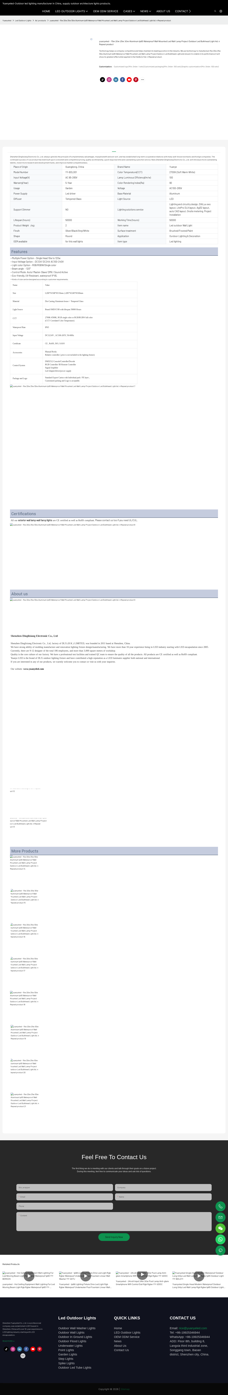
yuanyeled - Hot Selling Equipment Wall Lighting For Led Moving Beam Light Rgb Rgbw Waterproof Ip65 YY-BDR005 (29, 1286)
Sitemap (125, 1389)
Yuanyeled (7, 20)
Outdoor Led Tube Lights (74, 1367)
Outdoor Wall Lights (71, 1332)
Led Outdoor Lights (23, 20)
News (118, 1341)
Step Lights (65, 1358)
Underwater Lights (70, 1345)
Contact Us (121, 1350)
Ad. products (40, 20)
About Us (120, 1345)
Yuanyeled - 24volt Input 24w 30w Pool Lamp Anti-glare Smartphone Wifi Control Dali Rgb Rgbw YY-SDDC (142, 1282)
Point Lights (66, 1350)
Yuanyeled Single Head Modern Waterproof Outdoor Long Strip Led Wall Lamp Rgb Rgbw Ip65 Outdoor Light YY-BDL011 (198, 1286)
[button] (190, 11)
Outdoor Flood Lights (72, 1341)
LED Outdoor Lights (127, 1332)
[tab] (114, 150)
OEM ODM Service (127, 1337)
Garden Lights (67, 1354)
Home (118, 1328)
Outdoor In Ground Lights (75, 1337)
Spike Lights (66, 1363)
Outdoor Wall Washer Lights (76, 1328)
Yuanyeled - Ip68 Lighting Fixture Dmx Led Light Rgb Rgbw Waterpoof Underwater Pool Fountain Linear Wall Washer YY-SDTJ (84, 1286)
